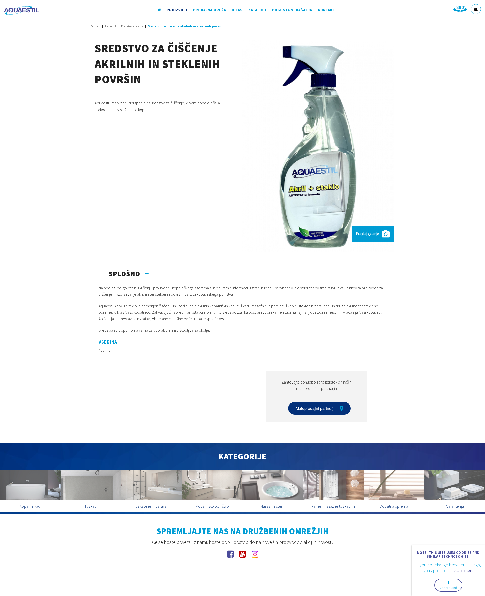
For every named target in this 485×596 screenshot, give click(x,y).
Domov (95, 26)
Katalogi (257, 10)
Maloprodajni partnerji (315, 408)
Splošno (124, 273)
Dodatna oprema (132, 26)
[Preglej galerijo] (318, 145)
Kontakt (326, 10)
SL (476, 9)
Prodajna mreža (209, 10)
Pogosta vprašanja (292, 10)
